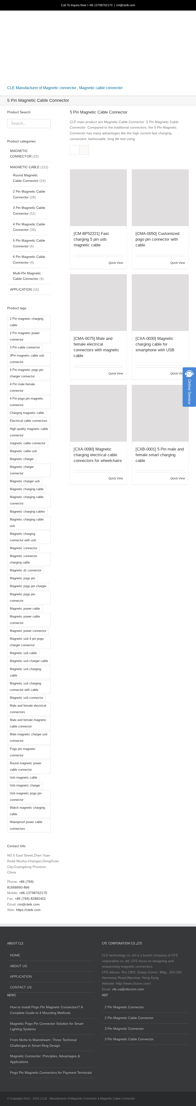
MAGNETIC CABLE (24, 167)
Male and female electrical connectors (28, 709)
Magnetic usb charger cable (29, 661)
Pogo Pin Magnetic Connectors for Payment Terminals (51, 1072)
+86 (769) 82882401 (30, 898)
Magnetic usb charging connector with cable (25, 687)
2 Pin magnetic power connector (25, 336)
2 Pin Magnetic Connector (124, 1007)
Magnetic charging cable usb (27, 523)
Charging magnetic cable (27, 413)
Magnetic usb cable (23, 653)
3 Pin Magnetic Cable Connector (129, 1039)
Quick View (116, 263)
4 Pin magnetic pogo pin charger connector (26, 373)
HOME (15, 955)
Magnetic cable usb (23, 451)
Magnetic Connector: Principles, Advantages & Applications (45, 1059)
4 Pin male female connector (22, 387)
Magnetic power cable (25, 608)
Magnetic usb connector (26, 697)
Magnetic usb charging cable (25, 672)
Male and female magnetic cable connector (28, 723)
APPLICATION (21, 289)
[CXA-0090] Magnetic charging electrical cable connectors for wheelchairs (98, 455)
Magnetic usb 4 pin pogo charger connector (27, 642)
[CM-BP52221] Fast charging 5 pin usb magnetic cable (91, 239)
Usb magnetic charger (25, 785)
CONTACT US (21, 987)
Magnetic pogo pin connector (22, 597)
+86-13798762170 (33, 893)
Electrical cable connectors (28, 421)
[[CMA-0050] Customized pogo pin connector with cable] (160, 197)
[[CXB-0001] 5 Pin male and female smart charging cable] (160, 413)
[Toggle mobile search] (178, 19)
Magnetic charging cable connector (27, 500)
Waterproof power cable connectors (26, 825)
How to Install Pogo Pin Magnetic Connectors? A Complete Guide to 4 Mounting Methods (46, 1010)
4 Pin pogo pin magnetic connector (26, 402)
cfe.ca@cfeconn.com (128, 989)
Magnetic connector (23, 548)
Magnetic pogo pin (22, 578)
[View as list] (84, 150)
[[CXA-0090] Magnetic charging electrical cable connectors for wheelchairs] (98, 413)
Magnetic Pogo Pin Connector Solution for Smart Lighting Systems (46, 1026)
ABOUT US (18, 966)
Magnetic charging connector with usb (23, 537)
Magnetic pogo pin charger (28, 586)
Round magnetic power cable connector (25, 766)
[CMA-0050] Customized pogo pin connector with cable (157, 239)
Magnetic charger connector (22, 470)
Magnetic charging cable (27, 489)
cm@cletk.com (125, 5)
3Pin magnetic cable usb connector (27, 359)
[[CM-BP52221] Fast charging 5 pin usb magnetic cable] (98, 197)
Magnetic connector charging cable (23, 559)
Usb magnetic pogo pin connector (26, 797)
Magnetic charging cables (27, 511)
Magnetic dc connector (25, 570)
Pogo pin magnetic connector (23, 752)
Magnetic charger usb (25, 481)
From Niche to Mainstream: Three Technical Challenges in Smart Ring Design (43, 1042)
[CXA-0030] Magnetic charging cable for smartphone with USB (155, 344)
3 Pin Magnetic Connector (124, 1028)
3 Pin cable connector (25, 347)
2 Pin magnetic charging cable (26, 322)
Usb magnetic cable (23, 777)
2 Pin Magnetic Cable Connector (129, 1018)
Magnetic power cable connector (25, 620)
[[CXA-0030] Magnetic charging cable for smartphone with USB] (160, 302)
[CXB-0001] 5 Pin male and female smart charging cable (160, 455)
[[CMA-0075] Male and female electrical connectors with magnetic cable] (98, 302)
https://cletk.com (28, 910)
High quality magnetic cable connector (29, 432)
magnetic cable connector (27, 443)
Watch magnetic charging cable (27, 811)
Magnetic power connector (28, 631)
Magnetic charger (22, 459)
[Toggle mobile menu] (187, 19)
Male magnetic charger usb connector (28, 738)
